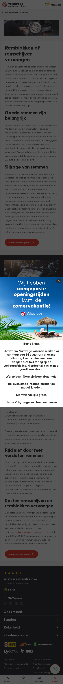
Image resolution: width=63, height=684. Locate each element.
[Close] (58, 280)
